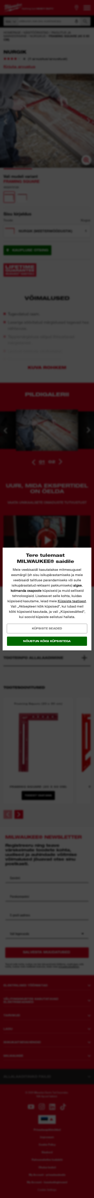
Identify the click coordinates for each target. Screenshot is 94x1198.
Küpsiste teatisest (72, 601)
